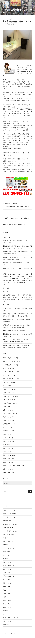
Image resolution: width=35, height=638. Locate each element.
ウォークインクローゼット (10, 361)
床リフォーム (6, 437)
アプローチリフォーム (9, 358)
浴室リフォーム (16, 203)
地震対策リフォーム (8, 424)
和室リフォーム (7, 420)
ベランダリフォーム (8, 399)
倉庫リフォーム (7, 410)
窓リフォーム (6, 462)
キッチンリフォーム (8, 375)
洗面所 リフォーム (16, 206)
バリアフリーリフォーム (10, 396)
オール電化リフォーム (9, 365)
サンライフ (6, 385)
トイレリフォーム (8, 389)
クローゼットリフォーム (10, 378)
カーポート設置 (7, 368)
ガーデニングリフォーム (10, 372)
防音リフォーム (7, 469)
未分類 (4, 444)
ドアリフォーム (7, 392)
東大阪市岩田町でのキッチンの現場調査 (14, 330)
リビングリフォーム (8, 403)
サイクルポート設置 (8, 382)
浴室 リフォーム (25, 206)
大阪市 (6, 206)
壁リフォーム (6, 427)
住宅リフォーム (7, 406)
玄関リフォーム (7, 458)
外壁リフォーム (7, 431)
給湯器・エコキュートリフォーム (12, 465)
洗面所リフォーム (8, 203)
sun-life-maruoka (17, 19)
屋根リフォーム (7, 434)
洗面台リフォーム (8, 448)
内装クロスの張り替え (9, 413)
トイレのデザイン (8, 237)
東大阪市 (10, 206)
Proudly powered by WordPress (11, 634)
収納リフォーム (7, 417)
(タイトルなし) (7, 288)
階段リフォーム (7, 472)
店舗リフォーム (7, 441)
